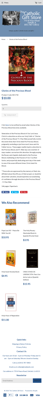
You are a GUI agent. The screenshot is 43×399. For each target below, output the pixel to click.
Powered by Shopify (31, 391)
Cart (39, 3)
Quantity (5, 105)
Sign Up (37, 380)
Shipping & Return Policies (21, 344)
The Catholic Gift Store (16, 391)
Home (3, 39)
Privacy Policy (21, 347)
